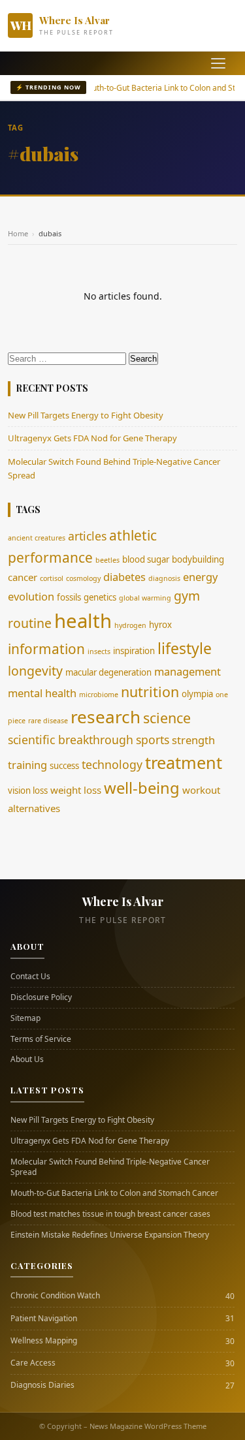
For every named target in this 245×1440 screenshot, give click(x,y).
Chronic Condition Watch (55, 1296)
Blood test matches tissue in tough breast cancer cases (110, 1214)
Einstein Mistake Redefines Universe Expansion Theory (109, 1235)
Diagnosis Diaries (42, 1385)
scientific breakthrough (70, 739)
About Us (27, 1059)
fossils (69, 597)
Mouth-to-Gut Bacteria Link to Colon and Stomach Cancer (114, 1193)
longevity (35, 671)
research (105, 716)
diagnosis (164, 578)
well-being (142, 787)
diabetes (124, 576)
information (46, 649)
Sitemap (25, 1018)
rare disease (48, 720)
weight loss (75, 789)
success (64, 766)
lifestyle (184, 648)
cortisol (51, 578)
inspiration (134, 651)
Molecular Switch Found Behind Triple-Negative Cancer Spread (110, 1167)
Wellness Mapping (43, 1341)
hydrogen (130, 625)
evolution (31, 596)
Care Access (33, 1363)
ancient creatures (36, 537)
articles (87, 536)
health (83, 621)
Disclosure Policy (41, 997)
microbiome (98, 694)
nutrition (150, 691)
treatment (183, 762)
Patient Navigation (43, 1318)
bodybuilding (198, 559)
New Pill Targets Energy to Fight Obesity (85, 415)
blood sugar (145, 559)
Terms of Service (40, 1039)
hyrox (160, 625)
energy (200, 576)
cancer (22, 577)
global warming (145, 598)
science (167, 717)
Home (18, 233)
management (187, 671)
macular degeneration (108, 672)
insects (99, 651)
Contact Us (30, 976)
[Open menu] (218, 63)
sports (152, 739)
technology (112, 764)
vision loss (28, 790)
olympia (197, 694)
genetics (100, 597)
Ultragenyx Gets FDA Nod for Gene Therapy (92, 438)
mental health (42, 692)
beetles (107, 560)
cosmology (83, 578)
